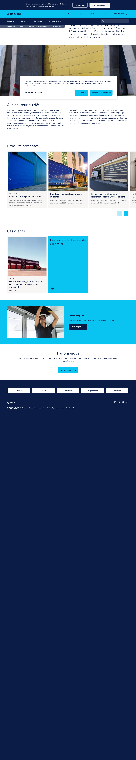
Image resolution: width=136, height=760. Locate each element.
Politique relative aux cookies (81, 83)
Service (23, 21)
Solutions (10, 21)
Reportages (38, 21)
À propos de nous (55, 21)
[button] (80, 5)
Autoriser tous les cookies (101, 93)
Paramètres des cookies (34, 92)
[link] (100, 5)
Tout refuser (81, 93)
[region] (68, 87)
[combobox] (115, 21)
